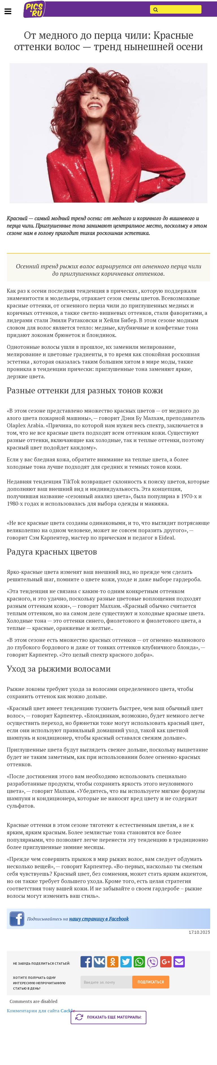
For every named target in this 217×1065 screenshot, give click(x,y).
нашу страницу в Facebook (99, 918)
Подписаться (151, 982)
